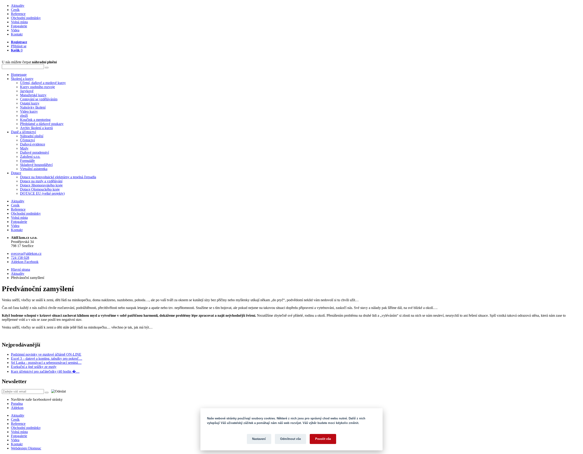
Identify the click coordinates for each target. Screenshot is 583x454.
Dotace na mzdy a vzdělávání (41, 181)
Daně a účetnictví (23, 132)
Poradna (17, 404)
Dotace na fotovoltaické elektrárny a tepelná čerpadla (58, 177)
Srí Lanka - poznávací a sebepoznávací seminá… (46, 363)
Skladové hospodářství (36, 165)
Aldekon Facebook (24, 262)
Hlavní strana (20, 269)
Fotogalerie (19, 26)
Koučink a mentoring (35, 120)
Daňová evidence (32, 144)
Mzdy (24, 148)
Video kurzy (29, 111)
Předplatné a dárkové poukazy (42, 124)
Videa (15, 30)
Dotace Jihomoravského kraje (41, 185)
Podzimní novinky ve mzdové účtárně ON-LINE (46, 354)
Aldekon (17, 408)
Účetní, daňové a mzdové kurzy (43, 83)
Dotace (16, 173)
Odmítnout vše (290, 439)
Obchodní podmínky (26, 18)
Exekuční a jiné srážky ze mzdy (33, 367)
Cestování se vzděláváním (38, 99)
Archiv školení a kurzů (36, 128)
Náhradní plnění (31, 136)
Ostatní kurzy (29, 103)
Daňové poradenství (34, 152)
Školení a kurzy (22, 79)
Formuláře (27, 161)
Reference (18, 14)
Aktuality (17, 6)
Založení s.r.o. (30, 156)
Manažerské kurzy (33, 95)
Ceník (15, 10)
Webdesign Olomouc (26, 448)
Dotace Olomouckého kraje (40, 189)
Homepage (19, 75)
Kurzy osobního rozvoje (37, 87)
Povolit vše (323, 439)
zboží (24, 115)
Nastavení (259, 439)
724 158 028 (20, 258)
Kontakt (17, 34)
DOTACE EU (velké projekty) (42, 193)
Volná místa (19, 22)
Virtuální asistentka (33, 169)
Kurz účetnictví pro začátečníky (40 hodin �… (45, 371)
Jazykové (26, 91)
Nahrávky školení (33, 107)
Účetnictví (27, 140)
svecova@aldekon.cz (26, 253)
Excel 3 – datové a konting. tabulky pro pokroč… (46, 358)
